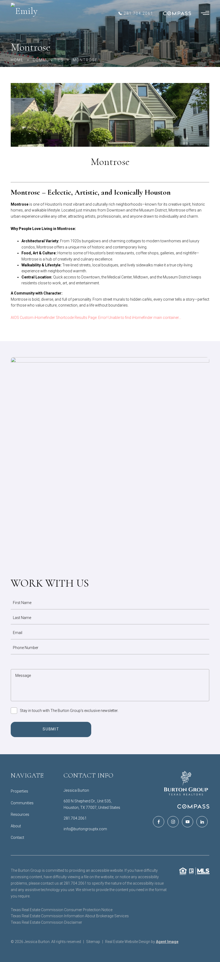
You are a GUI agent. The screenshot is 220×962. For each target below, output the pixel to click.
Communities (22, 803)
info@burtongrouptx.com (85, 829)
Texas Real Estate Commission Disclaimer (46, 922)
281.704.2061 (75, 818)
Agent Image (167, 942)
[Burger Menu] (205, 13)
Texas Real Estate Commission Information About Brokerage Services (70, 916)
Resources (20, 814)
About (16, 826)
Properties (19, 791)
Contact (17, 837)
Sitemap (93, 942)
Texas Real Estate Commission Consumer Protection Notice (61, 910)
